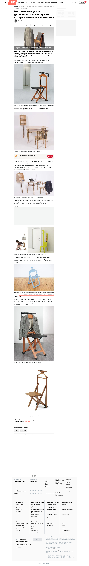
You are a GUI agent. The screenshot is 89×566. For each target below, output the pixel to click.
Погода (17, 513)
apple (57, 557)
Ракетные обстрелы (35, 504)
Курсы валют (64, 506)
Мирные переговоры (35, 507)
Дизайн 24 (16, 6)
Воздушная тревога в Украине (37, 509)
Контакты (68, 482)
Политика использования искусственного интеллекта (58, 483)
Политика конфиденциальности (59, 480)
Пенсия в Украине (65, 514)
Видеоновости (19, 509)
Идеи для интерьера (31, 2)
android (49, 557)
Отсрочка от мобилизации (52, 512)
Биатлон (63, 528)
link (30, 490)
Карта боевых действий (36, 506)
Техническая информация (68, 480)
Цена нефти (64, 504)
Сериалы (18, 530)
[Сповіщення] (76, 2)
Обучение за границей (36, 532)
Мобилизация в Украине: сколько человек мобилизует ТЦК (53, 516)
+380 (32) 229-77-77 (53, 548)
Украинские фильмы (20, 525)
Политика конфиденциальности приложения (59, 488)
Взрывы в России (35, 514)
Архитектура (41, 2)
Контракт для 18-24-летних (52, 511)
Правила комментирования (59, 495)
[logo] (12, 2)
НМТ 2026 (33, 528)
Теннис (63, 527)
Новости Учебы (35, 521)
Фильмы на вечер (20, 527)
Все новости (19, 502)
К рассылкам (37, 539)
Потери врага (34, 516)
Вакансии (68, 484)
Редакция (47, 481)
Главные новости (20, 504)
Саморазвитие (34, 530)
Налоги (63, 512)
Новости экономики (67, 502)
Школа (32, 526)
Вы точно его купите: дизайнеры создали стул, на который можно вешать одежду (40, 6)
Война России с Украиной (37, 502)
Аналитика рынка (50, 523)
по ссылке (27, 421)
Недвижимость (50, 521)
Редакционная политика (48, 484)
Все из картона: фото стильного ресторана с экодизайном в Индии (31, 109)
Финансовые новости (66, 507)
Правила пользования (49, 493)
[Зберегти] (50, 25)
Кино (17, 521)
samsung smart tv (71, 557)
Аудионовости (19, 511)
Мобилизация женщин (51, 509)
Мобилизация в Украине (53, 502)
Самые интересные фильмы (22, 523)
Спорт (63, 521)
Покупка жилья (50, 525)
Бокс (63, 523)
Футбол (63, 525)
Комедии (18, 528)
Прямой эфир (19, 507)
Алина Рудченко (22, 20)
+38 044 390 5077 (34, 481)
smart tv (64, 557)
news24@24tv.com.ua (19, 481)
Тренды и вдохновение (51, 527)
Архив (67, 489)
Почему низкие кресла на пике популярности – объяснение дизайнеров (34, 295)
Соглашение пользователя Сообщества (58, 492)
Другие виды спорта (66, 530)
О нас (46, 479)
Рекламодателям (48, 491)
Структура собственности (69, 487)
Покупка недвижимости (51, 2)
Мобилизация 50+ (50, 507)
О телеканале (48, 486)
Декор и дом (21, 2)
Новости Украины (20, 506)
